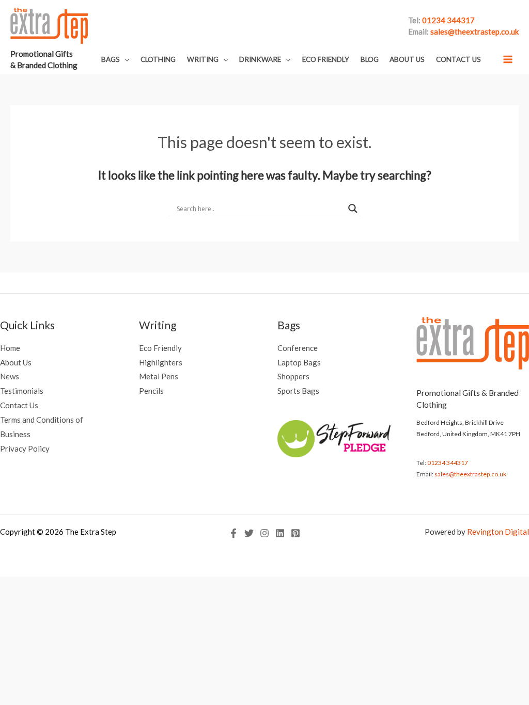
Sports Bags (298, 390)
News (9, 376)
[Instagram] (264, 533)
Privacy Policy (25, 448)
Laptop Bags (299, 362)
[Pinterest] (295, 533)
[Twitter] (249, 533)
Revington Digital (498, 531)
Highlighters (160, 362)
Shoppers (293, 376)
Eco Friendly (160, 347)
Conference (297, 347)
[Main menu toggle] (508, 59)
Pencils (151, 390)
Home (10, 347)
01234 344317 (447, 463)
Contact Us (19, 405)
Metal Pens (158, 376)
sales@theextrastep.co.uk (470, 474)
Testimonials (21, 390)
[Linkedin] (280, 533)
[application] (125, 59)
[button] (115, 59)
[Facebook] (233, 533)
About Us (16, 362)
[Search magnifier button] (353, 208)
